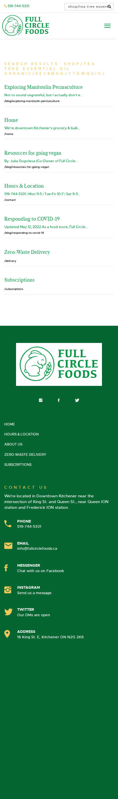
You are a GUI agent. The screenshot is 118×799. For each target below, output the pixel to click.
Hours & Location (21, 434)
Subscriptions (18, 464)
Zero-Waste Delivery (25, 454)
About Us (13, 444)
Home (9, 424)
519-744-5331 (18, 6)
